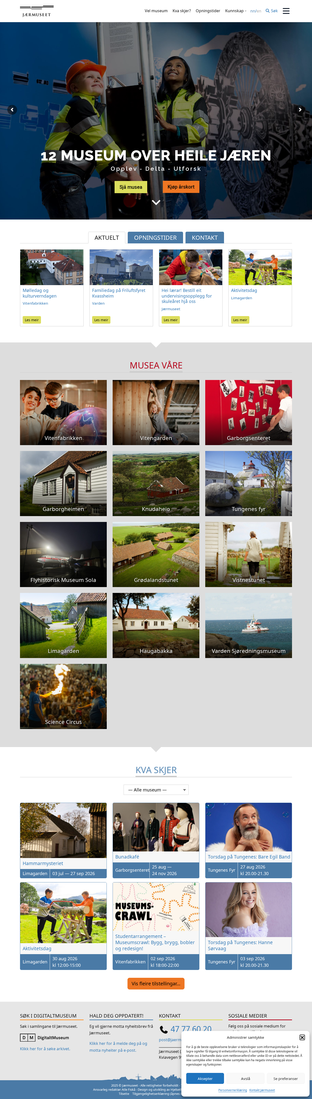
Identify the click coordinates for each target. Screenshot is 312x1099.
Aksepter (205, 1078)
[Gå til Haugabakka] (156, 618)
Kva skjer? (182, 10)
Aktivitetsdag (244, 290)
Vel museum (156, 10)
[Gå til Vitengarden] (156, 405)
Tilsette (124, 1093)
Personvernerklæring (232, 1090)
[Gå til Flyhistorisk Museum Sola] (63, 547)
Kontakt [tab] (205, 237)
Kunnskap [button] (234, 10)
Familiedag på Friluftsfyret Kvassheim (118, 293)
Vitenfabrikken (35, 303)
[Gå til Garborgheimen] (63, 476)
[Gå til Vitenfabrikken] (63, 405)
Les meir (32, 320)
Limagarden (241, 297)
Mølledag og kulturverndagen (40, 293)
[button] (302, 1037)
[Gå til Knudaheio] (156, 476)
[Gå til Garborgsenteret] (248, 405)
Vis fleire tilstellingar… (156, 983)
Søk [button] (274, 10)
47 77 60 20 (191, 1029)
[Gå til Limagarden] (63, 618)
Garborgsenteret (132, 870)
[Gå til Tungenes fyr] (248, 476)
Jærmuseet (171, 308)
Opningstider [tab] (155, 237)
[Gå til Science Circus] (63, 689)
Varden (98, 303)
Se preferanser (285, 1078)
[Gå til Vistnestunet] (248, 547)
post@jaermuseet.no (178, 1039)
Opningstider (208, 10)
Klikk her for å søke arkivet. (45, 1049)
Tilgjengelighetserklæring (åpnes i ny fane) (163, 1093)
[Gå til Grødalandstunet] (156, 547)
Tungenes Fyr (221, 870)
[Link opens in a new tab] (44, 1037)
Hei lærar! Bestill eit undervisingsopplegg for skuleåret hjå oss (187, 295)
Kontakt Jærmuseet (262, 1090)
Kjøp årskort (181, 187)
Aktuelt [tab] (107, 237)
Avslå (245, 1078)
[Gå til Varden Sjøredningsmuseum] (248, 618)
